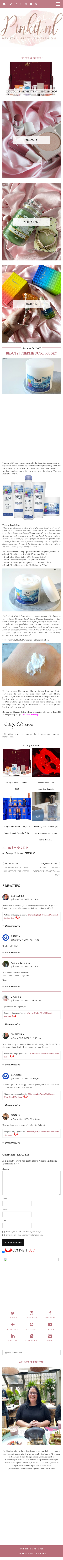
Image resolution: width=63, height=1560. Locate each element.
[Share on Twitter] (15, 847)
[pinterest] (26, 4)
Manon (16, 1074)
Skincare (18, 853)
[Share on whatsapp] (24, 847)
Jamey (16, 996)
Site (4, 1220)
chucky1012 (21, 962)
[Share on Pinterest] (18, 847)
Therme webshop (30, 714)
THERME (30, 853)
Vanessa (18, 1034)
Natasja (18, 895)
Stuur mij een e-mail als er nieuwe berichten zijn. (24, 1235)
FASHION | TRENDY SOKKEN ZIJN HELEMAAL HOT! (47, 869)
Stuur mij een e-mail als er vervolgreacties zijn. (23, 1231)
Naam (4, 1198)
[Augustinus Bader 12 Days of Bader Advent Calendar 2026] (17, 806)
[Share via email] (9, 847)
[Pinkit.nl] (31, 25)
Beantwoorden (12, 925)
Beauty (9, 853)
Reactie (6, 1168)
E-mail (5, 1209)
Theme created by (31, 1554)
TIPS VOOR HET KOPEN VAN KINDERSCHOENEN (15, 867)
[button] (59, 4)
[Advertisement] (31, 426)
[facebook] (20, 4)
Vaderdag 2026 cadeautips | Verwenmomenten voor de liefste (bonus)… (46, 833)
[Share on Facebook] (12, 847)
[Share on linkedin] (27, 847)
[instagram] (16, 4)
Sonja (16, 1115)
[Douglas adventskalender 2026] (17, 762)
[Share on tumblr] (21, 847)
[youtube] (31, 4)
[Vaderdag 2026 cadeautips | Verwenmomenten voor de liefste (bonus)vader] (46, 806)
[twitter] (11, 4)
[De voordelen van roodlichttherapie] (46, 762)
